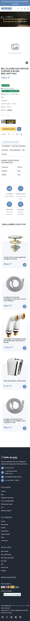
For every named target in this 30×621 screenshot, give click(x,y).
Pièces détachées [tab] (15, 150)
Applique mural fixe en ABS (15, 381)
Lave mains (4, 540)
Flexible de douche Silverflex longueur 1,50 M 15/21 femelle (15, 299)
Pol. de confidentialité (7, 501)
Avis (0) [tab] (4, 154)
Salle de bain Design (18, 605)
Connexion (15, 4)
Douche (3, 527)
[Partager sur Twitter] (13, 134)
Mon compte (4, 551)
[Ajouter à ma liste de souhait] (19, 129)
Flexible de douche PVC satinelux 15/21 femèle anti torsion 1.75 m (15, 420)
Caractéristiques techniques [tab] (10, 142)
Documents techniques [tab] (19, 146)
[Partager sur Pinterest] (21, 134)
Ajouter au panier (10, 129)
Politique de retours (7, 504)
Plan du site (4, 567)
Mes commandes (6, 554)
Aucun (9, 17)
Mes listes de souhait (7, 558)
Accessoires (4, 531)
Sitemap (3, 570)
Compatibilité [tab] (6, 146)
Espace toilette (5, 534)
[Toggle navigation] (28, 9)
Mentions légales (6, 510)
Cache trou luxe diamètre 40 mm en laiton (15, 258)
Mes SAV (3, 561)
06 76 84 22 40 (9, 468)
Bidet (2, 537)
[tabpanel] (15, 330)
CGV (2, 507)
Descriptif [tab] (5, 150)
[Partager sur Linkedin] (17, 134)
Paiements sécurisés (7, 498)
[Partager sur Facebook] (9, 134)
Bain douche (4, 524)
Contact (3, 491)
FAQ (2, 564)
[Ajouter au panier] (24, 265)
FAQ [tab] (23, 150)
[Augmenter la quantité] (8, 115)
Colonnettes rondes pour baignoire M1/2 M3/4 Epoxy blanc (15, 340)
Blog (2, 494)
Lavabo (3, 521)
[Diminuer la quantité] (2, 115)
